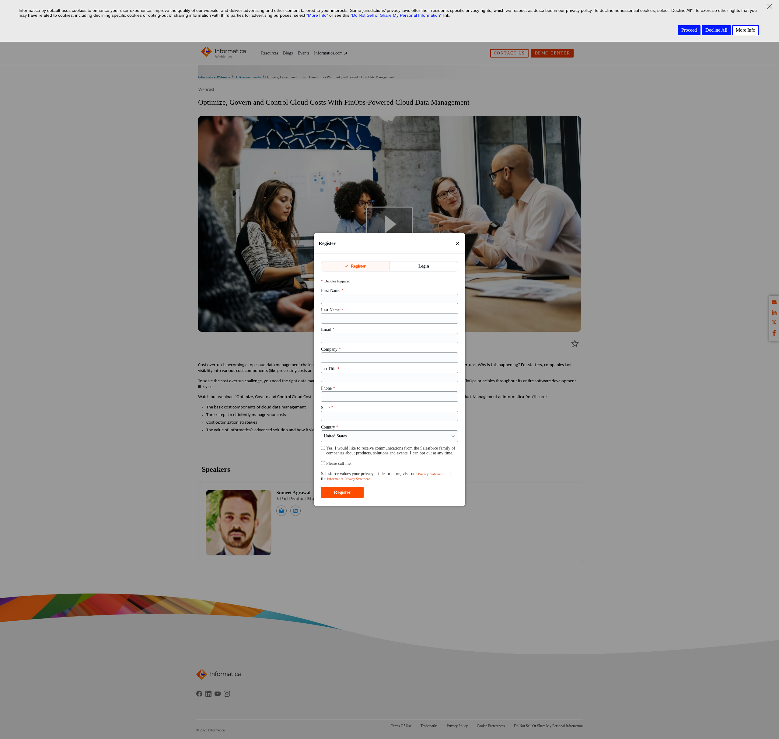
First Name (332, 290)
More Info (745, 30)
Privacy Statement (430, 474)
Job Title (330, 368)
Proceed (689, 30)
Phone (328, 388)
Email (328, 329)
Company (331, 349)
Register (358, 266)
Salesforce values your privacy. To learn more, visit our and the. (386, 476)
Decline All (716, 30)
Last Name (332, 310)
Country (329, 427)
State (327, 407)
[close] (457, 243)
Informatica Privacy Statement (348, 479)
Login (423, 266)
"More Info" (317, 15)
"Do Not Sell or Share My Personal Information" (396, 15)
